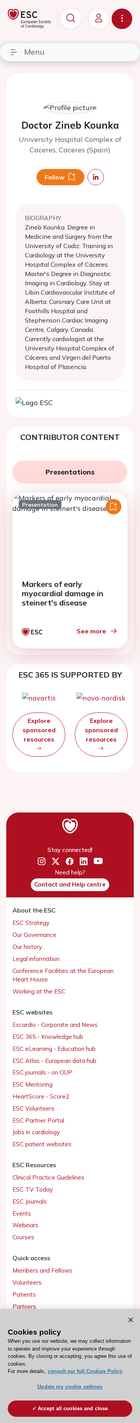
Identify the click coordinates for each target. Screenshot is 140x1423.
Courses (23, 1237)
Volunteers (27, 1282)
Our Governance (34, 934)
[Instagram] (42, 861)
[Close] (130, 1319)
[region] (70, 1366)
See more (91, 631)
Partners (24, 1306)
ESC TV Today (32, 1189)
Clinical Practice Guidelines (48, 1177)
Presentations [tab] (70, 471)
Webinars (25, 1225)
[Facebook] (70, 861)
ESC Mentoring (32, 1084)
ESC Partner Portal (38, 1120)
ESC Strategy (30, 922)
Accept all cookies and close (73, 1408)
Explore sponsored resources (39, 730)
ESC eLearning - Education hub (54, 1048)
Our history (27, 946)
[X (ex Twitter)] (56, 861)
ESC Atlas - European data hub (54, 1060)
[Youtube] (98, 861)
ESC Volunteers (33, 1108)
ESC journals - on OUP (42, 1072)
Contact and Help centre (70, 884)
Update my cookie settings (69, 1387)
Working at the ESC (38, 991)
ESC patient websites (42, 1144)
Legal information (36, 958)
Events (21, 1213)
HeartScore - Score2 (40, 1096)
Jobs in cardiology (36, 1132)
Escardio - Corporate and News (55, 1024)
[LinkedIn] (84, 861)
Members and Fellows (42, 1270)
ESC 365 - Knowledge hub (47, 1036)
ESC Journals (29, 1201)
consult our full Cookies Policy (85, 1371)
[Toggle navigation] (122, 19)
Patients (24, 1294)
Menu (34, 52)
